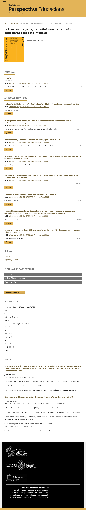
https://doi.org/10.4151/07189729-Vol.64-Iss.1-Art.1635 (29, 126)
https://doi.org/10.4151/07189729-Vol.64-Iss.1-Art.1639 (29, 142)
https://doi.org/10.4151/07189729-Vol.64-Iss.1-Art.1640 (29, 161)
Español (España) (11, 260)
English (7, 256)
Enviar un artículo (14, 292)
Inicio (6, 23)
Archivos (15, 23)
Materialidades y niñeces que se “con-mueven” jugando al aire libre (32, 140)
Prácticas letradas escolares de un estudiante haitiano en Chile (30, 194)
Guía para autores (11, 282)
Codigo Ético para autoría (14, 278)
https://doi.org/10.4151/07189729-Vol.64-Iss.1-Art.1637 (29, 180)
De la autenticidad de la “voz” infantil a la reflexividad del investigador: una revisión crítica (41, 104)
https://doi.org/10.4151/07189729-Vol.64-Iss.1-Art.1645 (29, 197)
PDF (9, 91)
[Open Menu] (4, 2)
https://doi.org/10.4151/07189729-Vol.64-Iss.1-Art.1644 (29, 235)
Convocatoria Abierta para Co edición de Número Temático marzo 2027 (38, 397)
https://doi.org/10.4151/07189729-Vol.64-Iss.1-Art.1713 (28, 84)
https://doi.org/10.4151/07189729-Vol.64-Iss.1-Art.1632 (29, 216)
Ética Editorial (9, 274)
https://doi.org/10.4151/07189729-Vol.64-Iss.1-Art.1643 (29, 107)
